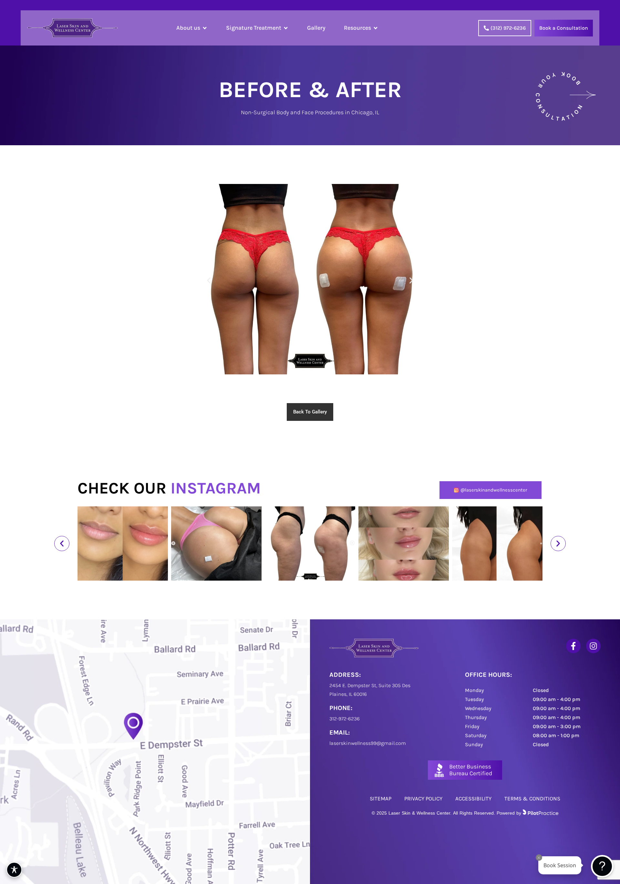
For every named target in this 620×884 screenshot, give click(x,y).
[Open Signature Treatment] (286, 28)
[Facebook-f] (573, 646)
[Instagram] (593, 646)
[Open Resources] (375, 28)
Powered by (447, 812)
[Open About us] (205, 28)
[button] (209, 281)
